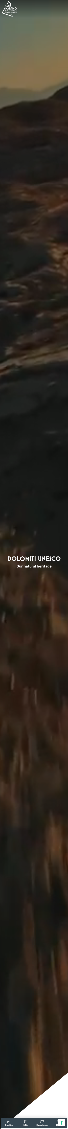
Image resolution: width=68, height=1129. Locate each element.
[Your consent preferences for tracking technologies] (61, 1122)
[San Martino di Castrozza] (9, 9)
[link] (9, 1122)
